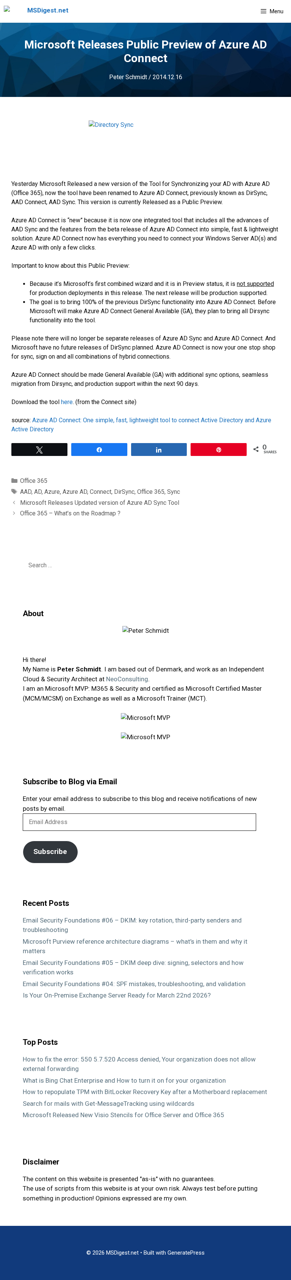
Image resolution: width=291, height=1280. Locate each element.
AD (38, 491)
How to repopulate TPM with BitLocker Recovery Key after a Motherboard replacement (145, 1092)
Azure (52, 491)
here (67, 402)
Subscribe (50, 851)
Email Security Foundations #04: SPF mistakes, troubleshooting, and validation (134, 984)
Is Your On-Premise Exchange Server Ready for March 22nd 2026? (117, 995)
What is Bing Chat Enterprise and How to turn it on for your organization (124, 1080)
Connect (100, 491)
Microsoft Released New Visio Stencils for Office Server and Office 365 (123, 1115)
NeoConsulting (127, 679)
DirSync (124, 491)
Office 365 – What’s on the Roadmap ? (70, 513)
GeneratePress (186, 1252)
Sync (173, 491)
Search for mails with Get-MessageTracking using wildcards (108, 1103)
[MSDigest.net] (38, 11)
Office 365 (33, 480)
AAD (25, 491)
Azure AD (75, 491)
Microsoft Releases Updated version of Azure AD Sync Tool (99, 502)
